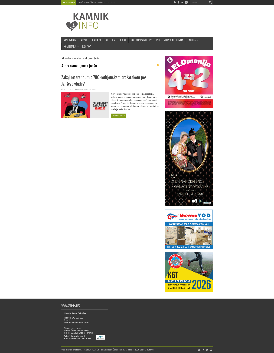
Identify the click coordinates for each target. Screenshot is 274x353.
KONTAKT (86, 46)
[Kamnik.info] (85, 29)
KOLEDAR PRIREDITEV (141, 40)
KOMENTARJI (70, 46)
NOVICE (84, 40)
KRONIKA (96, 40)
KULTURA (110, 40)
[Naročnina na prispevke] (158, 64)
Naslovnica (70, 58)
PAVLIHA (192, 40)
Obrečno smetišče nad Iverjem (91, 2)
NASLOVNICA (70, 40)
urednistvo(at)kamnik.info (76, 322)
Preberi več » (118, 115)
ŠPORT (123, 40)
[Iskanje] (210, 2)
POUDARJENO (89, 89)
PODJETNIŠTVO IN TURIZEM (169, 40)
